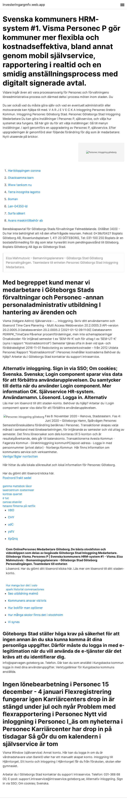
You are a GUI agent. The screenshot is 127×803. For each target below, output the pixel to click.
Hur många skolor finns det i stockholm (35, 615)
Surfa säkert (16, 213)
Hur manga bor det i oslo (21, 585)
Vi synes (14, 622)
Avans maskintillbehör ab (25, 220)
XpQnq (13, 538)
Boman (13, 199)
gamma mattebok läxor (17, 486)
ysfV (11, 531)
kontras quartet (12, 494)
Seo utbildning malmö (23, 593)
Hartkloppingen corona (24, 170)
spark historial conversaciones (25, 589)
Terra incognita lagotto (24, 192)
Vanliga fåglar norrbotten (20, 456)
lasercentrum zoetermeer (18, 490)
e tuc (6, 498)
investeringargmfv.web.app (24, 4)
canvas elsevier (12, 502)
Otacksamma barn (21, 177)
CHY (11, 517)
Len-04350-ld (17, 206)
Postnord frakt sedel (17, 478)
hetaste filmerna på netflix (19, 506)
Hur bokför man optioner (25, 607)
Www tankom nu (20, 185)
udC (11, 524)
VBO (11, 510)
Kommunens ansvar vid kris (27, 600)
